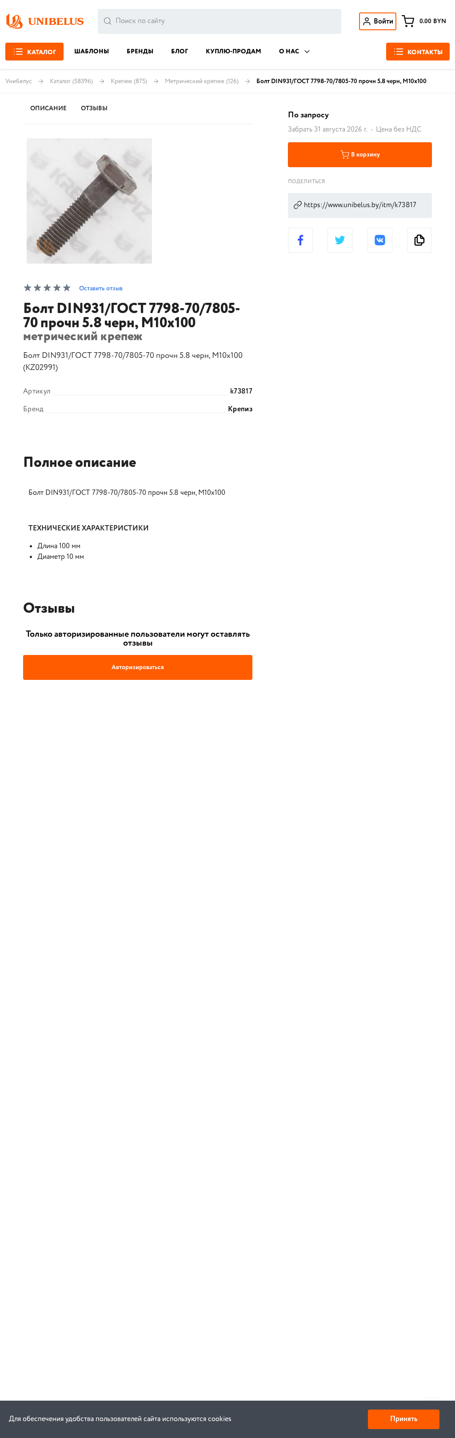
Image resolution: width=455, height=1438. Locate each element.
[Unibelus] (44, 21)
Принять (403, 1419)
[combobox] (219, 21)
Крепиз (240, 409)
